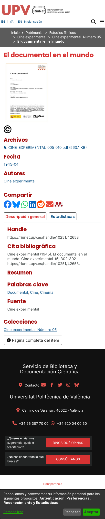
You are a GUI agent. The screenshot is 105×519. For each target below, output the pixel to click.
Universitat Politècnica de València (50, 397)
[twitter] (60, 385)
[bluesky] (77, 385)
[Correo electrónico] (50, 204)
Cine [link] (34, 292)
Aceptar (91, 512)
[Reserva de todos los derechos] (8, 129)
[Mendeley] (59, 204)
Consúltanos (68, 459)
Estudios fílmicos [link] (62, 32)
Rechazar (72, 512)
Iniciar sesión (33, 21)
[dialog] (52, 504)
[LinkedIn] (32, 204)
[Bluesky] (16, 204)
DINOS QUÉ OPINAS (68, 443)
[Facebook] (8, 204)
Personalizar (13, 512)
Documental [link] (17, 292)
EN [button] (20, 21)
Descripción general (25, 216)
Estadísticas (63, 216)
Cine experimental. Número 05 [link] (76, 37)
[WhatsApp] (25, 204)
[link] (30, 329)
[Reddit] (41, 204)
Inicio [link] (15, 32)
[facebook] (52, 385)
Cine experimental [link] (31, 37)
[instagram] (68, 385)
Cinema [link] (46, 292)
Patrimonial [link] (34, 32)
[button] (93, 22)
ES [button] (3, 21)
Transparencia (52, 484)
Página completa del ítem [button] (35, 340)
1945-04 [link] (11, 164)
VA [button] (11, 21)
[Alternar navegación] (101, 21)
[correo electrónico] (43, 385)
